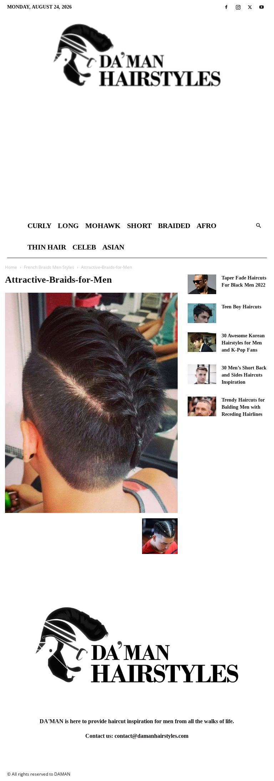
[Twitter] (249, 7)
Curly (39, 226)
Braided (174, 226)
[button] (258, 225)
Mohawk (103, 226)
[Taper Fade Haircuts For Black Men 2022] (202, 284)
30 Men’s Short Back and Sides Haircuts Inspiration (244, 375)
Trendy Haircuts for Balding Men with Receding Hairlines (243, 407)
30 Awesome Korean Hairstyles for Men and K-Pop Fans (243, 343)
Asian (113, 247)
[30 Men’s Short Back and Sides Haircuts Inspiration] (202, 374)
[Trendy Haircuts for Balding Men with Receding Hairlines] (202, 406)
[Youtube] (261, 7)
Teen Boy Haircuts (241, 306)
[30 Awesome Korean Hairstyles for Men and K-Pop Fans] (202, 342)
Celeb (84, 247)
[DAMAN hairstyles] (137, 61)
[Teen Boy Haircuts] (202, 313)
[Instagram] (238, 7)
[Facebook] (226, 7)
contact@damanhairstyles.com (151, 736)
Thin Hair (46, 247)
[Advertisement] (137, 161)
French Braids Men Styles (49, 267)
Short (139, 226)
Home (11, 267)
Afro (207, 226)
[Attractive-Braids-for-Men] (91, 511)
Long (68, 226)
